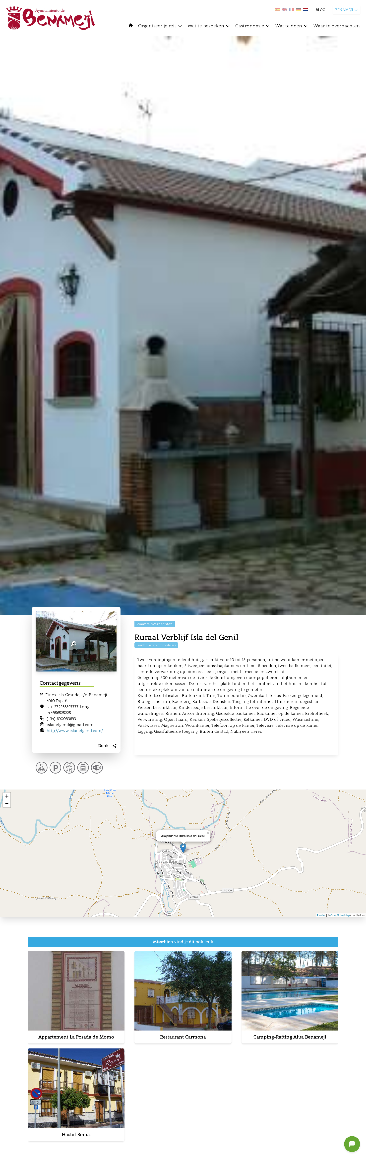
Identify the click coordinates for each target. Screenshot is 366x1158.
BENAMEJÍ (344, 10)
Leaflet (321, 915)
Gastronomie (249, 26)
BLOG (320, 10)
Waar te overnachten (336, 26)
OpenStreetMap (340, 915)
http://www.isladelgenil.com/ (75, 730)
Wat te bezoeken (205, 26)
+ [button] (6, 796)
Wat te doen (288, 26)
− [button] (6, 803)
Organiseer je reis (157, 26)
